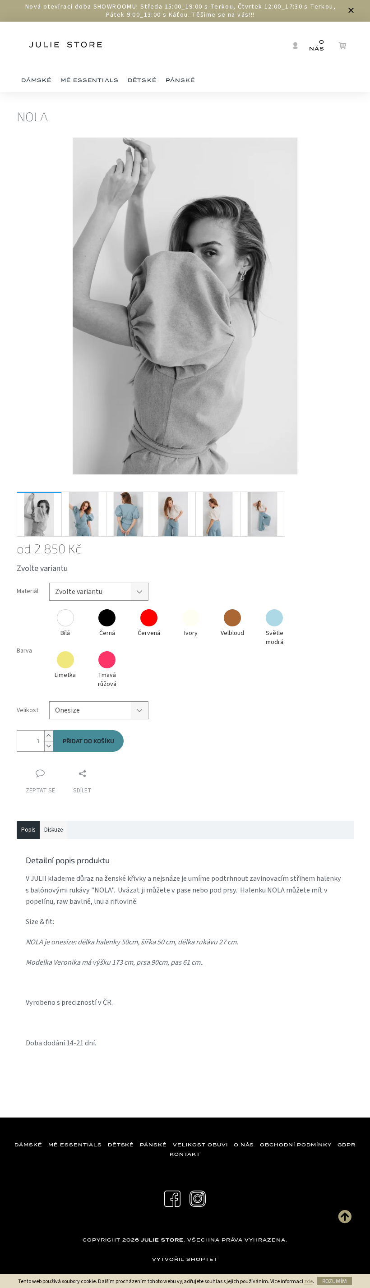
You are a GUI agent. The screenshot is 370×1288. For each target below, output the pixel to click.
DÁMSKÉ (28, 1144)
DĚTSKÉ (121, 1144)
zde (308, 1281)
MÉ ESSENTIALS (75, 1144)
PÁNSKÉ (153, 1144)
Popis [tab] (28, 830)
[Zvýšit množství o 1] (48, 736)
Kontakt (185, 1154)
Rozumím (334, 1281)
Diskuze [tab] (53, 830)
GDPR (347, 1144)
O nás (316, 45)
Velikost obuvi (200, 1144)
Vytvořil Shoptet (184, 1259)
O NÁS (244, 1144)
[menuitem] (36, 80)
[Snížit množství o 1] (48, 746)
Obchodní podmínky (295, 1144)
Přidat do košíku (88, 741)
